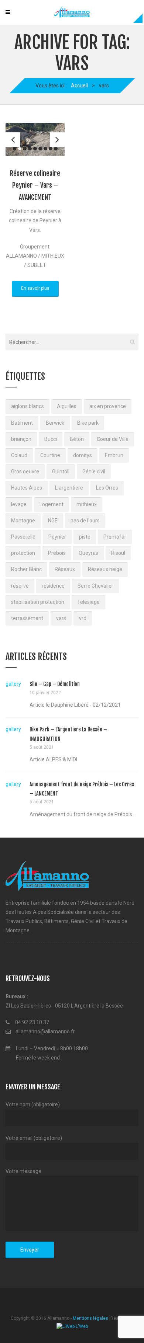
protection (23, 553)
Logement (52, 504)
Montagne (23, 520)
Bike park (88, 423)
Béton (77, 439)
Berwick (55, 423)
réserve (20, 586)
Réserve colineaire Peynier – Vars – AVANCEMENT (35, 185)
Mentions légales (90, 1318)
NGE (53, 520)
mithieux (86, 504)
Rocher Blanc (26, 569)
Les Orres (107, 488)
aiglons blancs (27, 406)
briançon (21, 439)
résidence (53, 586)
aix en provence (107, 406)
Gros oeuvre (25, 471)
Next (57, 139)
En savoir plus (35, 288)
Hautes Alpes (26, 488)
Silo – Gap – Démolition (55, 684)
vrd (82, 618)
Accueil (79, 85)
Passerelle (23, 537)
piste (84, 537)
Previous (13, 139)
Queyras (88, 553)
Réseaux (65, 569)
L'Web (81, 1326)
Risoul (118, 553)
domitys (82, 455)
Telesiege (88, 602)
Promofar (114, 537)
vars (61, 618)
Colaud (19, 455)
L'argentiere (69, 488)
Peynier (57, 537)
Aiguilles (66, 406)
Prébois (57, 553)
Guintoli (60, 471)
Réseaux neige (105, 569)
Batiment (22, 423)
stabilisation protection (37, 602)
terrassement (27, 618)
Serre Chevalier (95, 586)
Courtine (50, 455)
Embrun (114, 455)
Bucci (50, 439)
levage (19, 504)
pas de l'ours (85, 520)
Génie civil (93, 471)
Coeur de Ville (112, 439)
